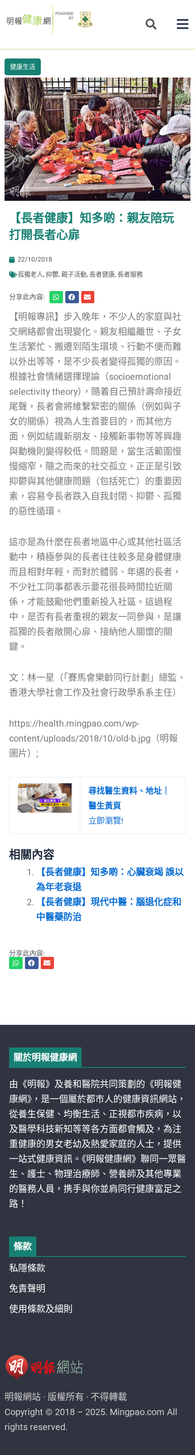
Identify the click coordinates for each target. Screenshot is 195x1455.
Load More (97, 999)
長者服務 (130, 274)
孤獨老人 (30, 274)
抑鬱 (52, 274)
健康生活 (22, 66)
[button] (182, 24)
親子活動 (74, 274)
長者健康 (102, 274)
